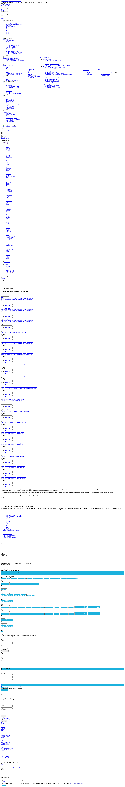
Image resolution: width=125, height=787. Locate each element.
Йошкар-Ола (8, 172)
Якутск (7, 223)
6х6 (6, 30)
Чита (7, 219)
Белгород (8, 156)
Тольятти (8, 251)
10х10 (7, 31)
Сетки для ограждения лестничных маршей (15, 61)
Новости (88, 72)
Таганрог (8, 210)
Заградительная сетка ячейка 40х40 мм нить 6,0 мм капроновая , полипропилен (18, 388)
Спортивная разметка (105, 74)
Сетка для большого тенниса (12, 45)
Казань (7, 226)
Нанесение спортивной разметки (50, 82)
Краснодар (8, 230)
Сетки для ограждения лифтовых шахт (14, 62)
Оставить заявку (4, 687)
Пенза (7, 243)
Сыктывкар (8, 209)
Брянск (7, 160)
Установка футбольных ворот (51, 86)
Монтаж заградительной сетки (52, 71)
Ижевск (7, 224)
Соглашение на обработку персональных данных (11, 767)
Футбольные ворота (10, 107)
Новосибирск (9, 239)
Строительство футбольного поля (52, 87)
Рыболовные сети (7, 78)
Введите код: (4, 717)
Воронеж (8, 150)
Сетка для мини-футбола (11, 47)
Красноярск (8, 231)
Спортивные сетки (105, 75)
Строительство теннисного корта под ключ (54, 77)
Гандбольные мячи (10, 115)
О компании (28, 67)
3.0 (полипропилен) (34, 607)
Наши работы (101, 69)
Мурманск (8, 184)
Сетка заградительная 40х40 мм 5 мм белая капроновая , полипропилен (16, 299)
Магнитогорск (9, 182)
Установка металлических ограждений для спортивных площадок (59, 74)
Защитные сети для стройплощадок (11, 58)
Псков (7, 197)
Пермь (7, 244)
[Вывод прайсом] (3, 297)
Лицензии (30, 71)
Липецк (7, 232)
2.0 (1, 631)
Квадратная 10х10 (56, 578)
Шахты (7, 221)
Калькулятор (95, 72)
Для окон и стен (9, 27)
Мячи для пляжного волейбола (13, 119)
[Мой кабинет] (1, 17)
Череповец (8, 218)
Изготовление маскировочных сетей (53, 60)
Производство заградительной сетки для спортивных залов (58, 65)
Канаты (7, 102)
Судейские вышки (10, 105)
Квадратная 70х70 (14, 578)
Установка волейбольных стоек (52, 80)
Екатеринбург (9, 169)
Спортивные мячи (7, 112)
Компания (3, 724)
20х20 (7, 32)
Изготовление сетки (47, 59)
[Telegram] (3, 282)
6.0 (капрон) (94, 607)
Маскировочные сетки (106, 72)
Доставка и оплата (79, 72)
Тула (7, 214)
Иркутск (8, 225)
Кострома (8, 178)
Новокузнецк (9, 238)
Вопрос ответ (89, 74)
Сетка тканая (9, 91)
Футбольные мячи (10, 121)
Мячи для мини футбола (11, 118)
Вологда (7, 165)
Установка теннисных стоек (51, 79)
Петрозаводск (9, 195)
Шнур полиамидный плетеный (13, 80)
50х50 (7, 34)
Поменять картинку (5, 718)
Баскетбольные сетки (10, 40)
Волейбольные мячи (10, 114)
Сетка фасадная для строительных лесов (15, 60)
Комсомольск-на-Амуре (11, 176)
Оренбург (8, 242)
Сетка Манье (9, 85)
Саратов (7, 250)
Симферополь (9, 201)
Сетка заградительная (8, 21)
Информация (86, 70)
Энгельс (7, 222)
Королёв (7, 177)
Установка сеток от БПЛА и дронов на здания (55, 68)
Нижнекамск (8, 189)
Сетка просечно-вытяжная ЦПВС (13, 87)
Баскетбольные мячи (10, 113)
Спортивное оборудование (9, 96)
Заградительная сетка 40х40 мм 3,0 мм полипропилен (12, 456)
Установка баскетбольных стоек (52, 81)
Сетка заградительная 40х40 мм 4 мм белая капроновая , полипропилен (16, 310)
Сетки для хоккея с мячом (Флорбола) (14, 52)
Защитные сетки (104, 71)
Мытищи (8, 185)
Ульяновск (8, 255)
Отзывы (30, 72)
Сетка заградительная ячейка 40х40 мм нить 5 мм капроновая (14, 376)
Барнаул (7, 147)
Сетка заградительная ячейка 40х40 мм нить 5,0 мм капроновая (15, 422)
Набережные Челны (10, 236)
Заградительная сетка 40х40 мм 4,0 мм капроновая (12, 400)
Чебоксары (8, 217)
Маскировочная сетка (8, 65)
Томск (7, 252)
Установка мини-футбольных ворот (53, 85)
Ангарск (8, 152)
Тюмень (7, 253)
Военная (8, 67)
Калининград (9, 174)
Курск (7, 181)
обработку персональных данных (15, 719)
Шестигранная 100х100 (73, 578)
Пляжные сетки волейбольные (13, 42)
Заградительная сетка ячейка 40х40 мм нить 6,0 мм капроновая (15, 411)
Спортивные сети (7, 39)
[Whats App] (3, 281)
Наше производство (32, 75)
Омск (7, 240)
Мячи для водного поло (11, 116)
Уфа (7, 256)
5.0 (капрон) (71, 607)
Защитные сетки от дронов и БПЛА (14, 73)
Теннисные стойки (10, 106)
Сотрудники (31, 77)
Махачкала (8, 233)
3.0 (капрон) (3, 589)
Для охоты (8, 72)
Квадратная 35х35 (39, 578)
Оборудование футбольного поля (50, 84)
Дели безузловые (9, 79)
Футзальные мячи (10, 122)
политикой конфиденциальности (76, 783)
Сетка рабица (9, 88)
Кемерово (8, 228)
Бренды (30, 74)
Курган (7, 179)
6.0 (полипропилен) (31, 595)
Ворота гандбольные (10, 100)
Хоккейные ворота (10, 108)
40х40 (7, 33)
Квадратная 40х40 (31, 578)
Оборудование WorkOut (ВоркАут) (13, 104)
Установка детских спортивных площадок (54, 73)
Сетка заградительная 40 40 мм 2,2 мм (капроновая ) (12, 365)
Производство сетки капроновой (52, 62)
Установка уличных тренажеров (52, 72)
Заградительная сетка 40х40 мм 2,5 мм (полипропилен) (13, 478)
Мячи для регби (9, 120)
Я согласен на (12, 719)
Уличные (8, 28)
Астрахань (8, 145)
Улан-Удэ (8, 215)
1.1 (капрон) (7, 626)
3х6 (6, 66)
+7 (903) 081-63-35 (6, 4)
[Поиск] (2, 15)
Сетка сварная (9, 89)
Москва (7, 235)
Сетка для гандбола (10, 46)
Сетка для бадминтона (11, 44)
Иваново (8, 171)
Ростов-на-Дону (9, 245)
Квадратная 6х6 (64, 578)
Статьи (87, 73)
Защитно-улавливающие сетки (13, 59)
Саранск (7, 198)
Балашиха (8, 155)
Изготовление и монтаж (45, 57)
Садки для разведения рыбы (9, 126)
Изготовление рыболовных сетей (52, 61)
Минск (7, 183)
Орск (7, 194)
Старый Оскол (9, 205)
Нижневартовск (9, 188)
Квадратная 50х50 (22, 578)
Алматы (7, 151)
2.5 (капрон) (27, 607)
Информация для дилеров (34, 76)
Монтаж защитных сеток (48, 66)
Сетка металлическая (8, 82)
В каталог (3, 781)
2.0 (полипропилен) (5, 607)
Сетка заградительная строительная (14, 24)
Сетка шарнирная (10, 92)
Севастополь (8, 199)
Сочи (7, 203)
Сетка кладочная (9, 84)
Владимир (8, 163)
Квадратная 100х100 (5, 578)
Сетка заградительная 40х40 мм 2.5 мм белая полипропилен (14, 332)
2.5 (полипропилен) (19, 607)
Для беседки (8, 68)
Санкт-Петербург (9, 249)
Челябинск (8, 258)
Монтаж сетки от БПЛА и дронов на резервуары (56, 67)
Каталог (2, 18)
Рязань (7, 246)
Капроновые (9, 25)
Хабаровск (8, 257)
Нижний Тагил (9, 190)
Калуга (7, 175)
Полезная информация (6, 749)
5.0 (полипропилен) (64, 607)
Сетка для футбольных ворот (12, 48)
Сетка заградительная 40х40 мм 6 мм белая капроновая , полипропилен (16, 354)
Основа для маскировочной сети (13, 74)
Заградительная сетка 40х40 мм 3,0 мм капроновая (12, 444)
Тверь (7, 212)
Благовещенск (9, 157)
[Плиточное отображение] (1, 297)
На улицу (4, 649)
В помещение (5, 650)
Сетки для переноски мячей (12, 51)
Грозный (8, 167)
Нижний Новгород (10, 237)
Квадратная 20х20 (47, 578)
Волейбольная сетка (10, 41)
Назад (8, 143)
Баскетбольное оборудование (12, 98)
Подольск (8, 196)
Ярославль (8, 259)
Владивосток (9, 148)
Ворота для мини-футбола (12, 101)
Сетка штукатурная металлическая (13, 93)
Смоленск (8, 202)
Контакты (113, 72)
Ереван (7, 170)
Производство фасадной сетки (52, 64)
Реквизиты (30, 70)
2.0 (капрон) (12, 607)
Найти (2, 769)
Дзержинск (8, 168)
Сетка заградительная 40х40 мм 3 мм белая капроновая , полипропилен (16, 321)
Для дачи (8, 69)
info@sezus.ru (3, 278)
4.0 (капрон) (20, 595)
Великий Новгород (10, 161)
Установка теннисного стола (51, 78)
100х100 (8, 35)
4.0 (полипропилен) (49, 607)
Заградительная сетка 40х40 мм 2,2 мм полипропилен (12, 467)
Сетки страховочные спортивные (13, 53)
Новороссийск (9, 191)
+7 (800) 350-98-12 (5, 5)
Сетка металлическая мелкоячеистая (14, 86)
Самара (7, 248)
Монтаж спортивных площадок (52, 75)
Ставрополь (8, 204)
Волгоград (8, 149)
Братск (7, 158)
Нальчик (8, 187)
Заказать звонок (9, 272)
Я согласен (3, 785)
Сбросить (8, 564)
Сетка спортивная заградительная (13, 23)
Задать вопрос (4, 721)
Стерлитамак (9, 206)
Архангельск (8, 154)
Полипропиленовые (10, 26)
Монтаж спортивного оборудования (51, 69)
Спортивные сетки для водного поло (14, 54)
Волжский (8, 164)
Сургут (7, 208)
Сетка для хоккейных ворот (12, 50)
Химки (7, 216)
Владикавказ (8, 162)
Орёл (7, 192)
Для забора (8, 71)
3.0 (7, 620)
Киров (7, 229)
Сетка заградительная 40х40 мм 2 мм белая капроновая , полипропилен (16, 343)
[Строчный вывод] (2, 297)
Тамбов (7, 211)
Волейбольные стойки (11, 99)
